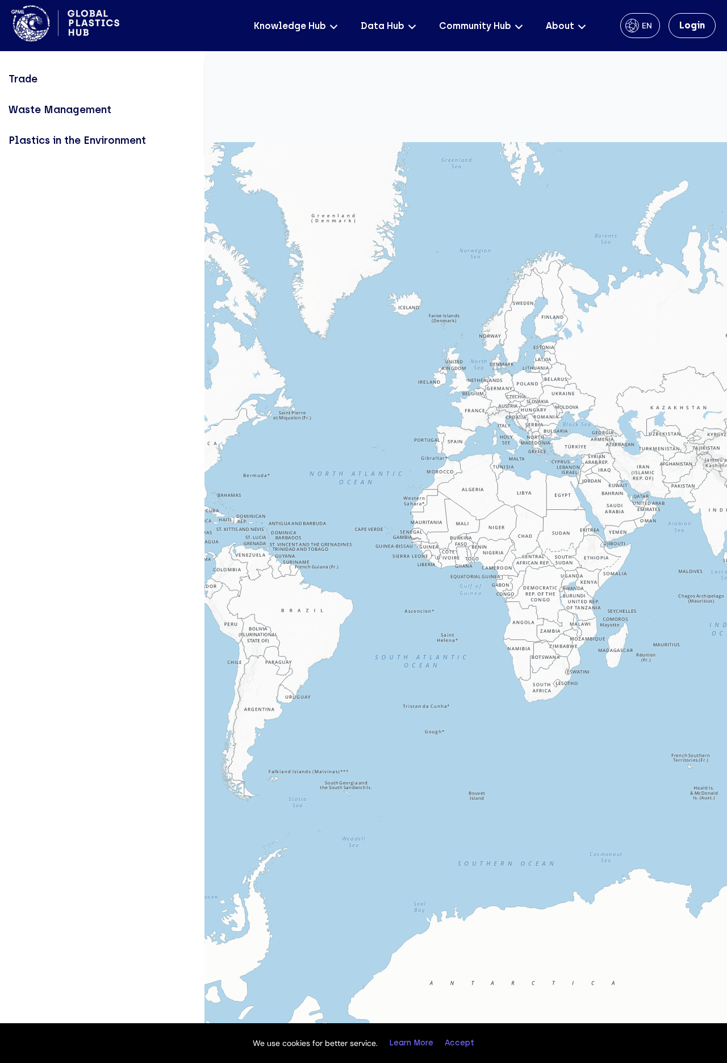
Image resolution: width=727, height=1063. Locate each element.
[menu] (102, 110)
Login (692, 25)
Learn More (411, 1043)
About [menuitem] (560, 25)
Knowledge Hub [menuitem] (290, 25)
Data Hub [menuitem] (382, 25)
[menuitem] (102, 79)
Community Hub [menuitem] (475, 25)
